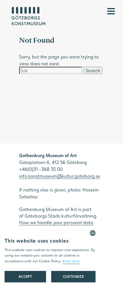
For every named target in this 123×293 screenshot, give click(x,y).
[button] (73, 276)
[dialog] (50, 259)
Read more (71, 261)
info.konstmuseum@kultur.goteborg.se (59, 176)
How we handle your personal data (56, 222)
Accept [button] (25, 276)
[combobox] (93, 233)
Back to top (104, 282)
